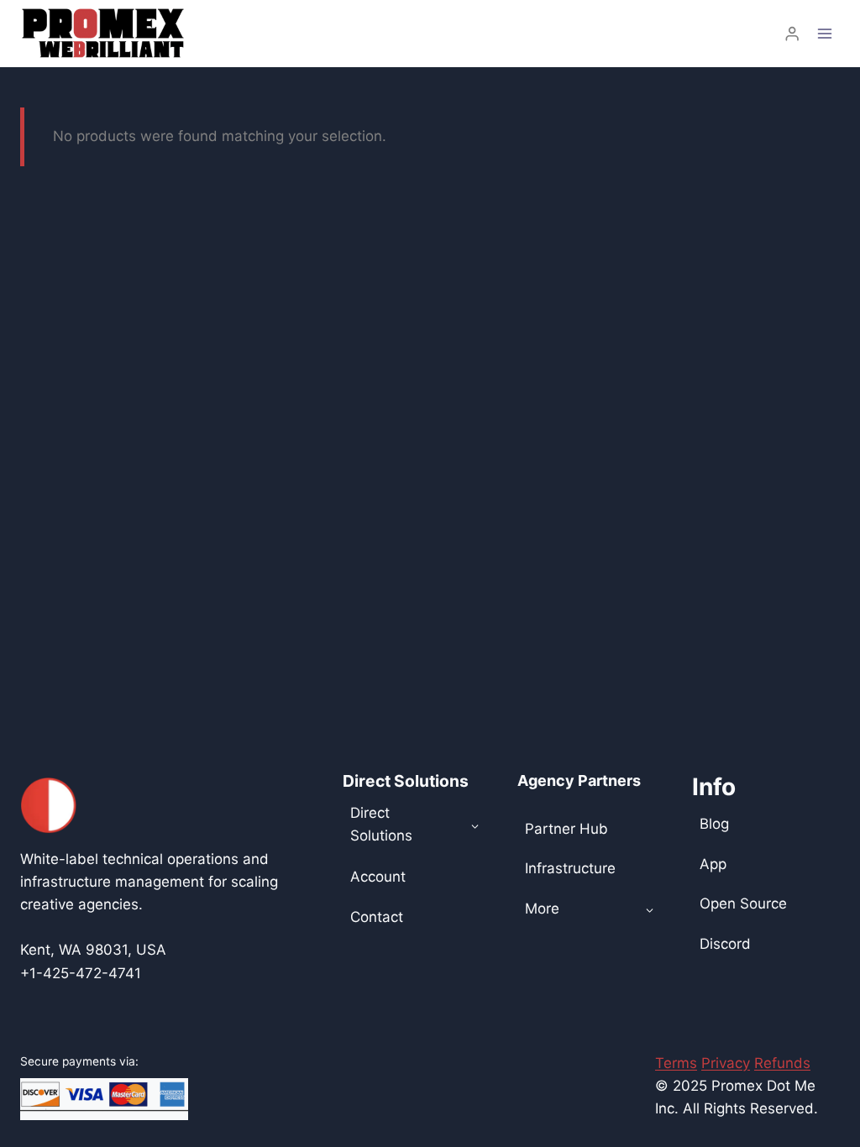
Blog (714, 823)
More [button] (542, 908)
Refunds (782, 1063)
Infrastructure (570, 868)
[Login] (792, 34)
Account (378, 876)
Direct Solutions (381, 824)
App (713, 864)
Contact (376, 917)
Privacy (725, 1063)
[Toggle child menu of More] (649, 909)
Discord (725, 943)
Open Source (743, 903)
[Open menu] (824, 33)
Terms (676, 1063)
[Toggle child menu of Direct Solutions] (474, 824)
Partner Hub (566, 828)
